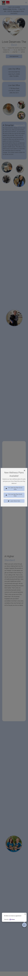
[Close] (24, 470)
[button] (24, 925)
